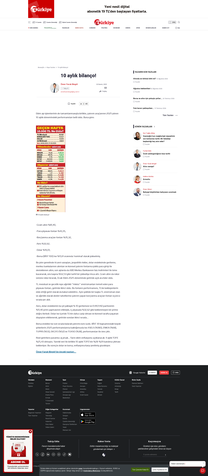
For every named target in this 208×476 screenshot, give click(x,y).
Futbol (65, 383)
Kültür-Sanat (119, 380)
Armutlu (146, 179)
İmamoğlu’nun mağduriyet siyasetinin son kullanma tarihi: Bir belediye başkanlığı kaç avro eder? (159, 139)
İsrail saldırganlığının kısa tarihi (156, 154)
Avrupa (82, 386)
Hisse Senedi (50, 392)
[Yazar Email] (105, 87)
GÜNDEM (92, 28)
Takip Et (65, 88)
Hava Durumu (102, 386)
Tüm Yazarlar (32, 416)
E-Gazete (38, 22)
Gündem (31, 380)
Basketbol (66, 398)
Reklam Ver (67, 430)
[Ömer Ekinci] (138, 192)
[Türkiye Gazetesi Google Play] (87, 421)
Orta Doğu (83, 383)
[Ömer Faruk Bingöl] (54, 92)
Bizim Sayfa (136, 380)
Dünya (82, 380)
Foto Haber (49, 424)
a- (81, 104)
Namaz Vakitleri (137, 383)
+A (86, 104)
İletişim (65, 416)
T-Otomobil (50, 401)
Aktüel (99, 395)
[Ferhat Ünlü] (138, 153)
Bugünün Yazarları (34, 413)
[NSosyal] (70, 455)
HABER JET (165, 28)
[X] (37, 455)
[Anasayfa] (35, 373)
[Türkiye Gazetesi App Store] (87, 415)
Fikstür (65, 389)
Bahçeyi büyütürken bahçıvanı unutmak (159, 192)
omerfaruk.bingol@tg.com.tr (70, 92)
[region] (104, 470)
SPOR (138, 28)
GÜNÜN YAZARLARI (143, 126)
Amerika (83, 389)
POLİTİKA (104, 28)
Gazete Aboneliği (51, 22)
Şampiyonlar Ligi (69, 392)
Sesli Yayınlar (136, 386)
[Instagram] (59, 455)
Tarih (116, 392)
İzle (179, 28)
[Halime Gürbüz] (138, 179)
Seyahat (100, 392)
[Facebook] (42, 455)
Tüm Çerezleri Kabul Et (140, 470)
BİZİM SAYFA (79, 28)
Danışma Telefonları (70, 424)
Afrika (82, 392)
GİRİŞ (173, 22)
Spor (64, 380)
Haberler (49, 421)
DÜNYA (128, 28)
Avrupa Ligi (67, 395)
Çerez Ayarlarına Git (160, 470)
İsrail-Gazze (84, 395)
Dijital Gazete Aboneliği (69, 22)
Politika (30, 383)
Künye (65, 418)
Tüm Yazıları (168, 115)
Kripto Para (49, 395)
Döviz (47, 389)
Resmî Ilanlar (50, 418)
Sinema (117, 383)
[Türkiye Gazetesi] (104, 24)
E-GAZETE (152, 372)
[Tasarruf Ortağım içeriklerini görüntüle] (50, 28)
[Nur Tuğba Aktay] (138, 136)
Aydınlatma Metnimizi (91, 471)
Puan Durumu (67, 386)
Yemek (99, 389)
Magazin (49, 413)
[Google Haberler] (137, 372)
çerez (80, 468)
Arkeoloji (118, 386)
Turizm (48, 403)
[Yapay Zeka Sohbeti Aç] (203, 471)
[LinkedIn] (48, 455)
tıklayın (110, 449)
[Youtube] (53, 455)
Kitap (116, 389)
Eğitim (30, 386)
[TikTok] (64, 455)
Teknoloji (49, 416)
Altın (47, 386)
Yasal (64, 427)
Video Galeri (50, 427)
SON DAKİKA (34, 28)
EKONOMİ (116, 28)
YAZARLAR (65, 28)
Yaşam (99, 380)
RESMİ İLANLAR (151, 28)
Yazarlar (31, 409)
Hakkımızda (67, 413)
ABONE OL (164, 372)
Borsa (47, 383)
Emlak (48, 398)
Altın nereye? (148, 166)
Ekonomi (49, 380)
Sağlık (99, 383)
